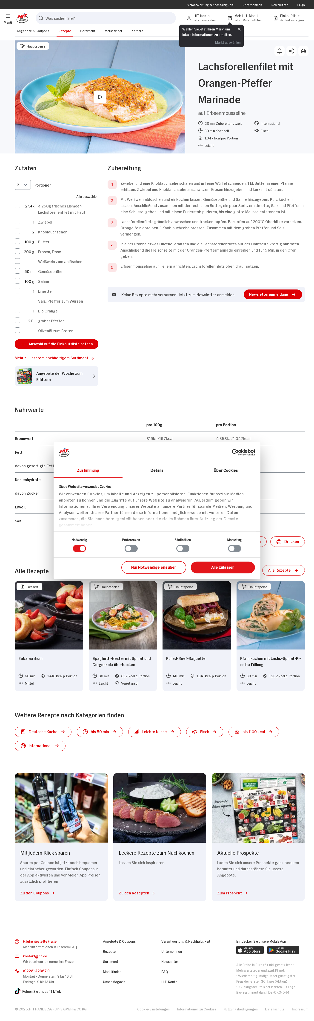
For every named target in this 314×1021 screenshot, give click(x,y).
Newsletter (279, 4)
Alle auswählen (87, 196)
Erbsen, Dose (49, 251)
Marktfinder (113, 30)
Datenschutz (275, 1009)
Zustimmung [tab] (88, 469)
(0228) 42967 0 (36, 970)
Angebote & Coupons (33, 30)
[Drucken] (303, 51)
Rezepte (64, 30)
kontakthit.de (35, 955)
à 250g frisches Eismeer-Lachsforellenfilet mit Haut (61, 208)
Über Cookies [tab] (226, 469)
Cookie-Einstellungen (153, 1009)
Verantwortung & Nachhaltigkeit (210, 4)
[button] (56, 358)
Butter (43, 241)
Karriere (137, 30)
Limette (45, 290)
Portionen (42, 184)
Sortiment (87, 30)
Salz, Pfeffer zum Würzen (60, 300)
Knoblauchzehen (52, 231)
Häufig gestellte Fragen (40, 941)
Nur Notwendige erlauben (154, 566)
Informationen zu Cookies (196, 1009)
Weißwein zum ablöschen (60, 261)
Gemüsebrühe (50, 271)
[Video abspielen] (100, 97)
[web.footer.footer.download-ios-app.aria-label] (250, 950)
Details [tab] (157, 469)
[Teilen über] (291, 51)
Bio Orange (48, 310)
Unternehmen (252, 4)
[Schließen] (239, 28)
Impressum (300, 1009)
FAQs (301, 4)
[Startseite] (21, 18)
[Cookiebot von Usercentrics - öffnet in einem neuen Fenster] (235, 452)
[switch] (131, 548)
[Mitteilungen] (279, 51)
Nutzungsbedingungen (240, 1009)
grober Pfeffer (51, 320)
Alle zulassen (222, 566)
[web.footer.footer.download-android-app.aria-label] (283, 950)
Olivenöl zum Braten (55, 330)
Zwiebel (45, 221)
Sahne (43, 281)
